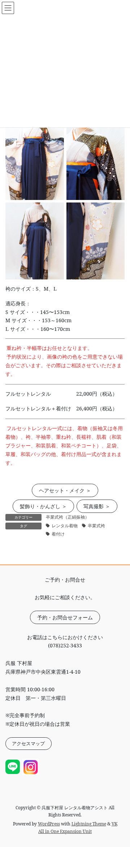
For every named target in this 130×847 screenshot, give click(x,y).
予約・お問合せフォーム (65, 617)
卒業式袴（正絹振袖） (67, 517)
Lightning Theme (89, 824)
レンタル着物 (65, 526)
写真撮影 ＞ (96, 506)
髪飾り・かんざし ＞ (43, 506)
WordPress (49, 824)
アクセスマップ (28, 743)
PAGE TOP (119, 814)
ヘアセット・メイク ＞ (65, 490)
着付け (58, 534)
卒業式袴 (96, 526)
